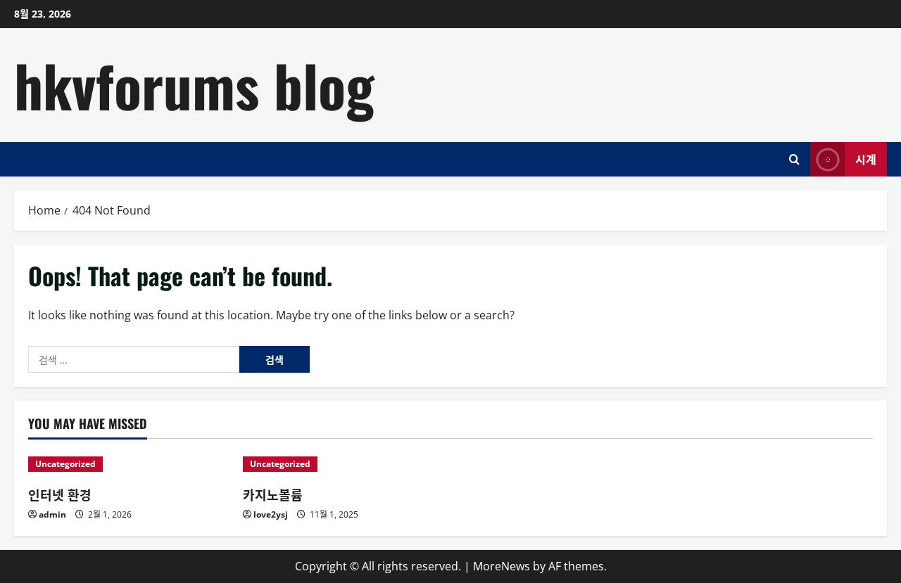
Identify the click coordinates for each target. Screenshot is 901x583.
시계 (865, 158)
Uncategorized (65, 464)
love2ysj (270, 514)
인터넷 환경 (60, 494)
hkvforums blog (194, 84)
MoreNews (501, 566)
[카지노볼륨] (343, 464)
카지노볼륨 (273, 494)
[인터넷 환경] (128, 464)
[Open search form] (794, 159)
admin (52, 514)
